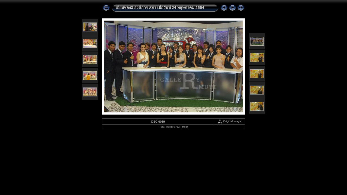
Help (185, 126)
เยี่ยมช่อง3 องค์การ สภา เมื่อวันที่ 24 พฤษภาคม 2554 (160, 7)
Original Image (231, 121)
